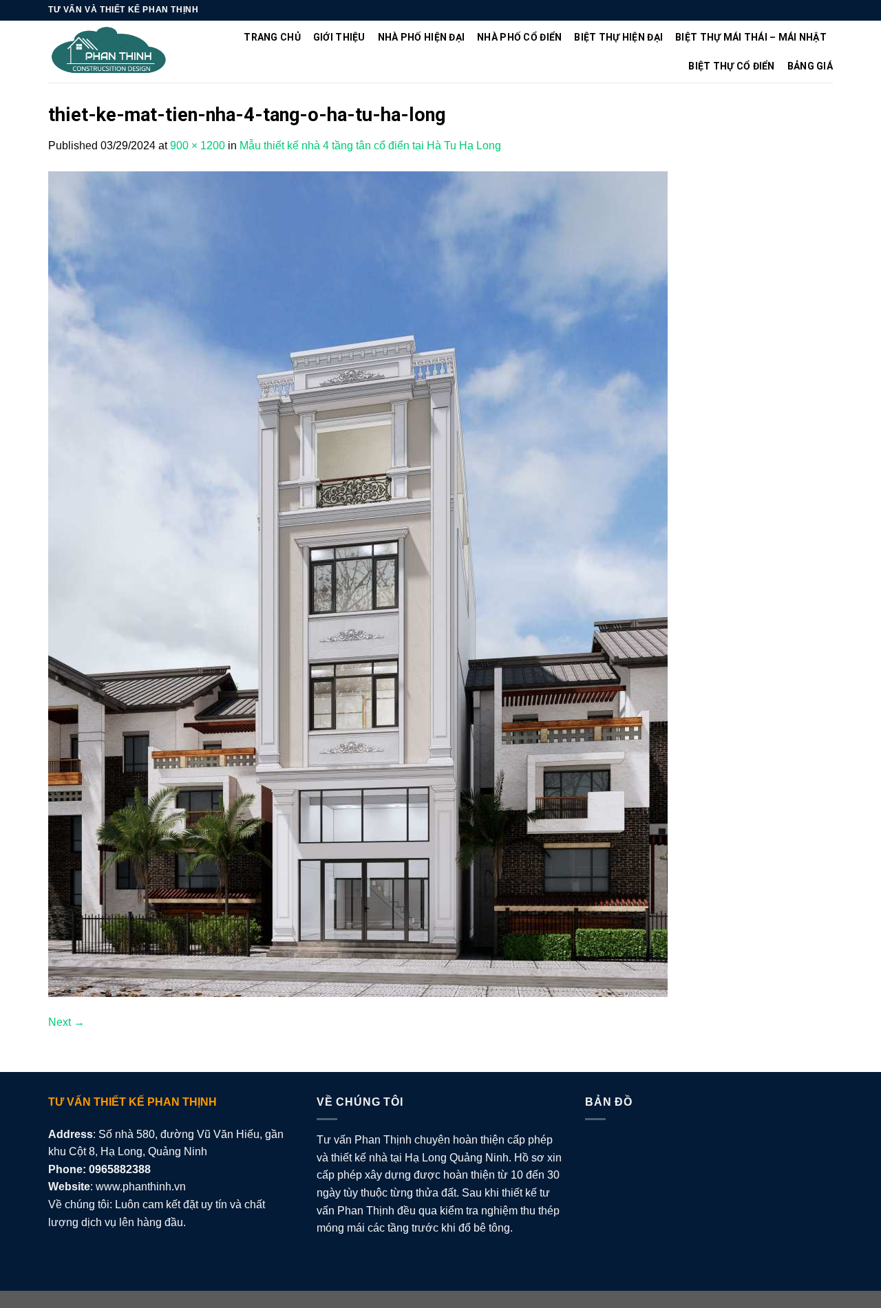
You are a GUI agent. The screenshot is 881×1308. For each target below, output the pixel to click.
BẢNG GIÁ (810, 66)
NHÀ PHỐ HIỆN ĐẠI (421, 37)
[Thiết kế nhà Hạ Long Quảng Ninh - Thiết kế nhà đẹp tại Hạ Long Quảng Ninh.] (109, 52)
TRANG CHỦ (272, 37)
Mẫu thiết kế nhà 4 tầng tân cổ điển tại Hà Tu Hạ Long (370, 145)
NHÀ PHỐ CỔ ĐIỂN (519, 37)
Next (66, 1022)
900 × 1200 (197, 145)
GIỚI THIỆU (339, 37)
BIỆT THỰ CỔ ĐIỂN (731, 66)
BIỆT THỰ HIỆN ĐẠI (618, 37)
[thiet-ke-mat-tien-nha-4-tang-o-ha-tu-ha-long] (358, 583)
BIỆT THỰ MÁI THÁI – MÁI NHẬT (751, 37)
